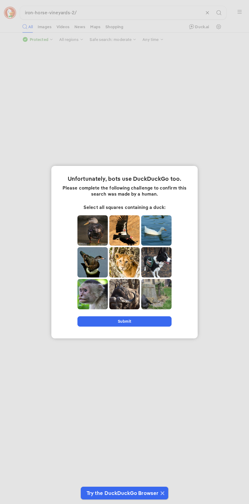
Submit (124, 321)
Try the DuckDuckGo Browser (122, 493)
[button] (161, 493)
